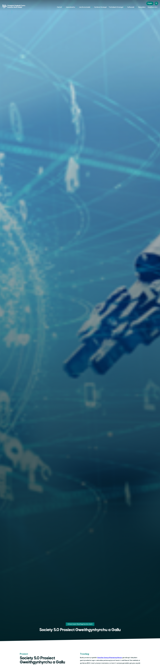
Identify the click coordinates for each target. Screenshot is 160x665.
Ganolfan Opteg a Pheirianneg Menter (109, 657)
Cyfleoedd (130, 7)
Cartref (59, 7)
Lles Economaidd (84, 7)
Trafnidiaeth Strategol (116, 7)
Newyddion (142, 7)
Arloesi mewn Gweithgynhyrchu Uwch (80, 624)
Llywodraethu (70, 7)
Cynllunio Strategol (100, 7)
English (150, 3)
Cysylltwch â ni (152, 7)
